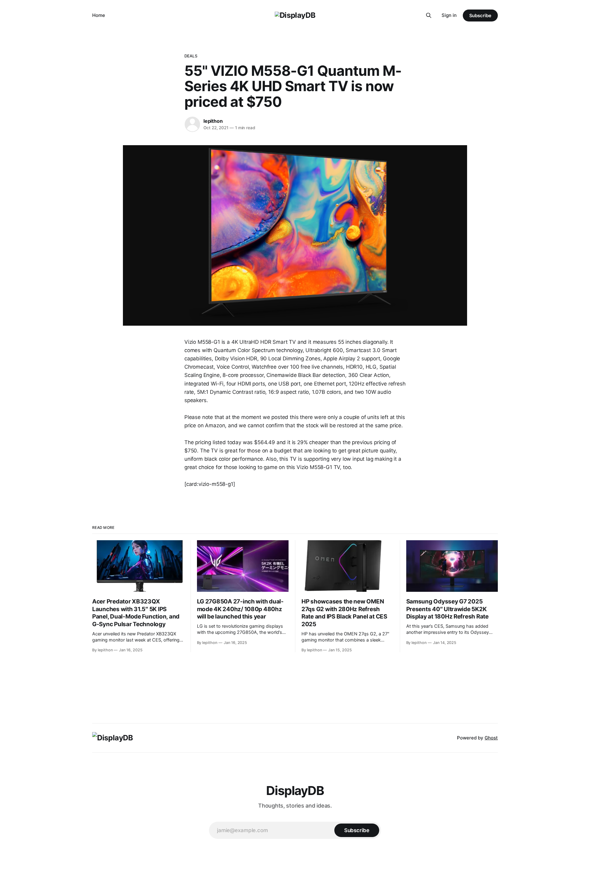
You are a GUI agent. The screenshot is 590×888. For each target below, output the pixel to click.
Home (98, 15)
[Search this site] (429, 15)
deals (190, 55)
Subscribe (480, 15)
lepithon (212, 121)
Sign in (449, 15)
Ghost (491, 738)
